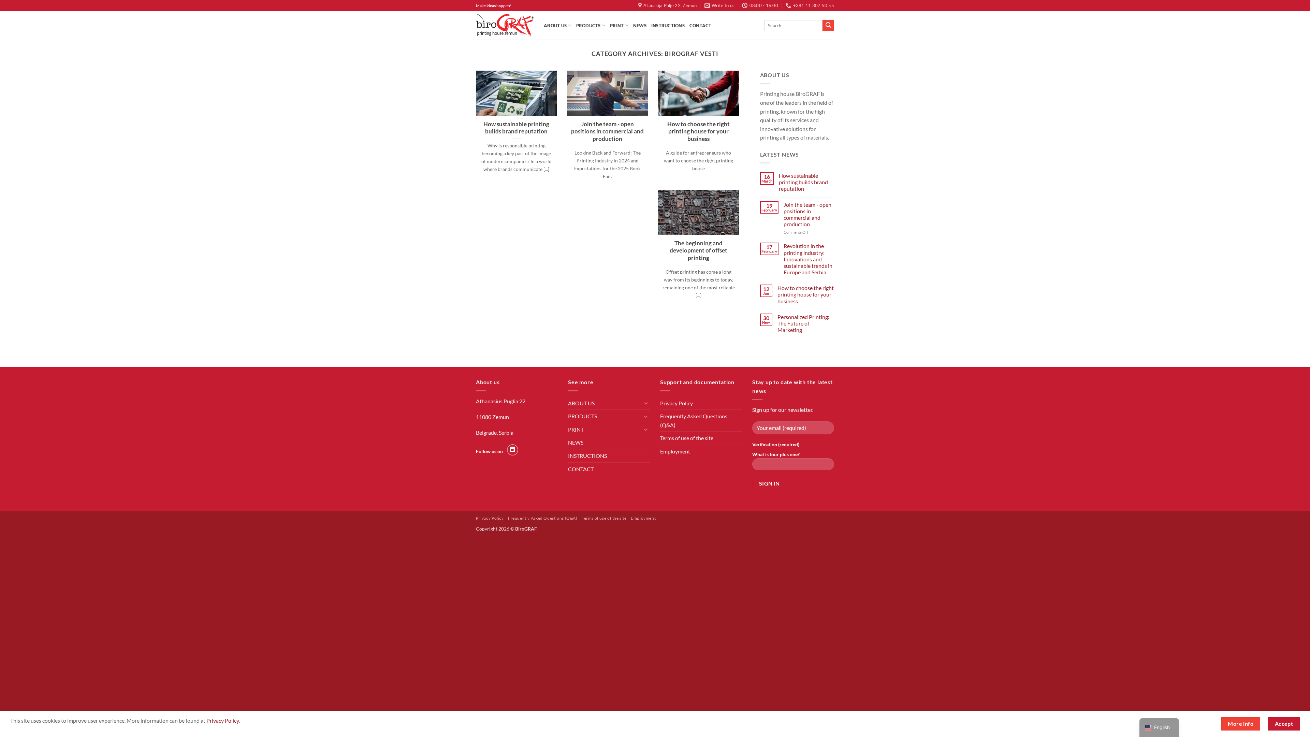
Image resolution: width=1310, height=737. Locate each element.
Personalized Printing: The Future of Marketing (803, 323)
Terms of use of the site (686, 438)
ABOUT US (555, 25)
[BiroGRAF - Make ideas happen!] (505, 25)
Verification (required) (775, 444)
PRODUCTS (588, 25)
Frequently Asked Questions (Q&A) (693, 420)
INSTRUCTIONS (668, 25)
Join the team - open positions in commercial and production (607, 131)
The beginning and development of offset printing (698, 250)
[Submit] (828, 25)
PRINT (617, 25)
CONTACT (700, 25)
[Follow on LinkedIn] (512, 450)
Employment (675, 451)
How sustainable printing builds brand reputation (516, 128)
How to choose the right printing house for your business (698, 131)
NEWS (639, 25)
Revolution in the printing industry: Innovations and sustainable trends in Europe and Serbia (808, 259)
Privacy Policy (676, 403)
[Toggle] (646, 403)
